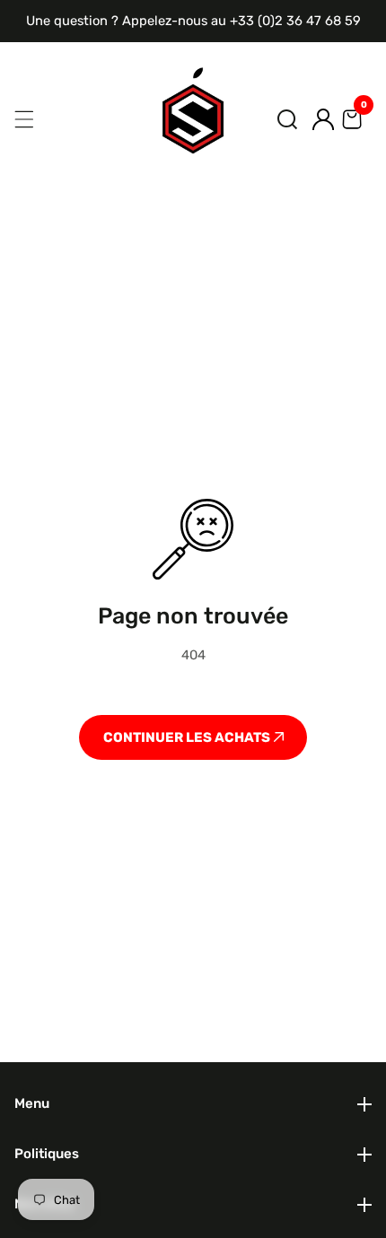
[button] (287, 119)
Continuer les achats (188, 737)
